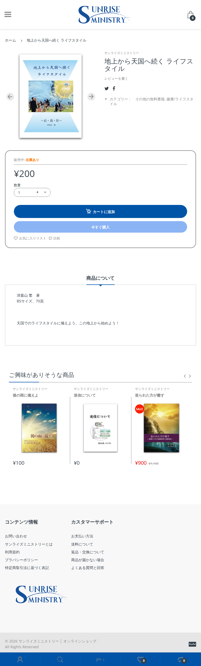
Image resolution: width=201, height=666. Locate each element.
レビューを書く (116, 78)
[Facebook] (114, 88)
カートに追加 (104, 211)
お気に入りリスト (32, 238)
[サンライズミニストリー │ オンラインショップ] (100, 14)
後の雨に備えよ (25, 395)
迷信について (85, 395)
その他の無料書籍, (150, 98)
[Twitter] (106, 88)
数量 (17, 185)
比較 (56, 238)
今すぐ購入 (100, 227)
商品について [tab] (100, 278)
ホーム (10, 40)
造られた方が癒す (149, 395)
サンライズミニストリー (121, 53)
